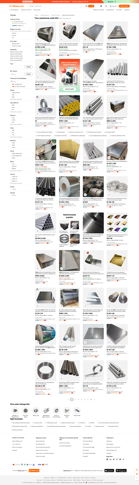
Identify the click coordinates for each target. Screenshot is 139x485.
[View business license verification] (84, 482)
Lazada (69, 477)
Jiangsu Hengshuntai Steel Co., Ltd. (44, 207)
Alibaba (36, 15)
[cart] (106, 6)
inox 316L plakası (61, 132)
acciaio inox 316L (38, 422)
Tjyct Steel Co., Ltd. (111, 52)
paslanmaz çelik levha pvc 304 (118, 135)
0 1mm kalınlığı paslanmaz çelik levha (98, 135)
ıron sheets (88, 426)
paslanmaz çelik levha (18, 429)
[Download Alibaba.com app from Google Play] (121, 470)
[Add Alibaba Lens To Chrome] (34, 470)
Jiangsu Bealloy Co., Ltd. (89, 50)
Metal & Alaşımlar (45, 15)
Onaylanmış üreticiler (64, 443)
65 (91, 399)
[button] (86, 6)
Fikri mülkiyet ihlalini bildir (89, 453)
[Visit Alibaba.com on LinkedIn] (110, 459)
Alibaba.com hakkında (18, 437)
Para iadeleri (86, 450)
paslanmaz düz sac (100, 426)
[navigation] (21, 207)
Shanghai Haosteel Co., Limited (114, 205)
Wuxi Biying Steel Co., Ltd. (41, 281)
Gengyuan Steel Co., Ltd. (89, 90)
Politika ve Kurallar (40, 456)
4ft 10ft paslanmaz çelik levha (44, 135)
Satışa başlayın (110, 444)
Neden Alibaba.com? (17, 441)
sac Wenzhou (82, 422)
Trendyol (86, 477)
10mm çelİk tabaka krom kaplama (44, 132)
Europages (93, 477)
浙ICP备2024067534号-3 (110, 482)
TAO (82, 477)
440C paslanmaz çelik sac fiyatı (20, 426)
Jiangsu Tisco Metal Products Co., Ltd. (116, 170)
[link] (137, 470)
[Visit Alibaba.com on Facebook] (107, 459)
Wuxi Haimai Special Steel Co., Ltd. (67, 205)
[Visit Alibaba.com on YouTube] (120, 459)
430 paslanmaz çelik (113, 426)
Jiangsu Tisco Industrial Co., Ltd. (43, 53)
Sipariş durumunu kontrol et (113, 447)
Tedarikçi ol (109, 441)
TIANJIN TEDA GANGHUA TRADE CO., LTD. (93, 241)
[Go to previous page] (68, 399)
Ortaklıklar (108, 453)
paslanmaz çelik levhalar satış (76, 132)
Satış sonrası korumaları (42, 450)
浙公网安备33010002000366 (95, 482)
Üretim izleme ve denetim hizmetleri (45, 453)
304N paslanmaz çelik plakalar (78, 135)
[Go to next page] (94, 399)
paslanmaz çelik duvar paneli (68, 422)
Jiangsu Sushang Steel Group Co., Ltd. (116, 126)
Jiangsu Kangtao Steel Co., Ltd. (90, 168)
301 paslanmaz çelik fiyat (61, 135)
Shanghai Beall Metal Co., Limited (91, 205)
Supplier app (66, 470)
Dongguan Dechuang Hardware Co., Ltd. (69, 53)
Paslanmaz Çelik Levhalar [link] (68, 15)
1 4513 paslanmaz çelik (52, 422)
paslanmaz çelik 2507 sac (37, 426)
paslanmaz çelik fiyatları (75, 426)
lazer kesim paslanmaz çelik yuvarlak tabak (109, 422)
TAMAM (28, 66)
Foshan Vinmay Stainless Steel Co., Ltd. (69, 126)
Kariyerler (14, 450)
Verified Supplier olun (111, 450)
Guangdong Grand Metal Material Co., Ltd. (117, 243)
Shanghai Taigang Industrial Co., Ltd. (92, 124)
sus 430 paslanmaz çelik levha (94, 132)
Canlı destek (86, 444)
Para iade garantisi (40, 444)
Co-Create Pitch (16, 444)
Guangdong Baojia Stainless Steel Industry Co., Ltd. (45, 171)
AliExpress (46, 477)
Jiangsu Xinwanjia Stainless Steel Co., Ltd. (117, 90)
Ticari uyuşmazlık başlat (89, 447)
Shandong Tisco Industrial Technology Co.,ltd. (45, 88)
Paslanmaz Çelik (56, 15)
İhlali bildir (85, 456)
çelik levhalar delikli (110, 132)
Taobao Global (76, 477)
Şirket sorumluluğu (17, 447)
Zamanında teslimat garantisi (43, 447)
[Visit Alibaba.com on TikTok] (123, 459)
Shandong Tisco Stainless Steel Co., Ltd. (45, 124)
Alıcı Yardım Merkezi (88, 441)
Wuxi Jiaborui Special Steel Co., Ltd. (44, 241)
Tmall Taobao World (61, 477)
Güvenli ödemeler (40, 441)
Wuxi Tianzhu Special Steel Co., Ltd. (67, 170)
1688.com (53, 477)
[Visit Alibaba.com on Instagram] (117, 459)
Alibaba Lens (21, 470)
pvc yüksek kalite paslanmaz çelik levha (57, 426)
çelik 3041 (92, 422)
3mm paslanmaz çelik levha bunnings (21, 422)
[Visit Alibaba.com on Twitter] (114, 459)
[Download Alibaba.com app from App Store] (109, 470)
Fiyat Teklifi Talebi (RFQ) (65, 446)
